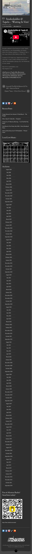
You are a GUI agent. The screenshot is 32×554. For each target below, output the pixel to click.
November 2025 (8, 196)
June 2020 (8, 380)
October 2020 (9, 368)
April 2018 (8, 433)
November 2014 (8, 479)
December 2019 (8, 392)
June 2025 (8, 210)
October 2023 (9, 269)
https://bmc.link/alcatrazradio (9, 522)
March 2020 (8, 386)
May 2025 (8, 213)
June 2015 (8, 462)
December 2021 (8, 330)
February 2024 (9, 257)
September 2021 (8, 339)
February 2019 (9, 418)
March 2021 (8, 357)
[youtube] (9, 103)
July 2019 (9, 406)
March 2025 (8, 219)
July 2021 (9, 345)
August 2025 (9, 204)
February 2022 (9, 324)
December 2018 (8, 424)
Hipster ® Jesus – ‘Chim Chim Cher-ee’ (17, 91)
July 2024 (9, 242)
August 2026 (9, 169)
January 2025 (9, 225)
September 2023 (8, 272)
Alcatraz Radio (8, 26)
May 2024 (8, 248)
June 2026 (8, 175)
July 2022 (9, 310)
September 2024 (8, 237)
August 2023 (9, 275)
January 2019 (9, 421)
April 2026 (8, 181)
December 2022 (8, 295)
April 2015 (8, 465)
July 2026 (9, 172)
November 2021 (8, 333)
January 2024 (9, 260)
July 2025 (9, 207)
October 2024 (9, 234)
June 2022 (8, 313)
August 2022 (9, 307)
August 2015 (9, 459)
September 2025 (8, 201)
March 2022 (8, 321)
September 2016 (8, 456)
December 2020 (8, 362)
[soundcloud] (15, 103)
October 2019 (9, 398)
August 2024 (9, 239)
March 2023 (8, 289)
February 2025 (9, 222)
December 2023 (8, 263)
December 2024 (8, 228)
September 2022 (8, 304)
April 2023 (8, 286)
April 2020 (8, 383)
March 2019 (8, 415)
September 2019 (8, 400)
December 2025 (8, 193)
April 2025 (8, 216)
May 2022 (8, 316)
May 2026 (8, 178)
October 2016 (9, 453)
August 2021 (9, 342)
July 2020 (9, 377)
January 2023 (9, 292)
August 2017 (9, 447)
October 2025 (9, 198)
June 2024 (8, 245)
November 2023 (8, 266)
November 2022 (8, 298)
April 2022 (8, 318)
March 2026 (8, 184)
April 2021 (8, 354)
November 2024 (8, 231)
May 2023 (8, 283)
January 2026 (9, 190)
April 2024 (8, 251)
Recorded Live (17, 26)
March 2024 (8, 254)
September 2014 (8, 485)
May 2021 (8, 351)
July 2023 (9, 278)
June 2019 (8, 409)
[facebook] (6, 103)
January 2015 (9, 474)
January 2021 (9, 359)
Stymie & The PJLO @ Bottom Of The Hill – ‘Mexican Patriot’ (15, 87)
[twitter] (3, 103)
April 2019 (8, 412)
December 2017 (8, 441)
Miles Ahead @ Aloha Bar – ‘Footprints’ (11, 119)
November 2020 (8, 365)
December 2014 (8, 477)
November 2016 (8, 450)
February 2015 (9, 471)
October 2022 (9, 301)
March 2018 (8, 436)
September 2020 (8, 371)
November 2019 (8, 395)
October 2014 (9, 482)
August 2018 (9, 427)
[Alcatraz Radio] (12, 8)
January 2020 (9, 389)
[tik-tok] (12, 103)
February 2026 (9, 187)
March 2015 (8, 468)
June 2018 (8, 430)
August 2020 (9, 374)
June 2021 (8, 348)
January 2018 (9, 438)
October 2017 (9, 444)
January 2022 (9, 327)
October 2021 (9, 336)
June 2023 (8, 280)
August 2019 (9, 403)
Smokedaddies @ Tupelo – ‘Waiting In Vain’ (15, 20)
